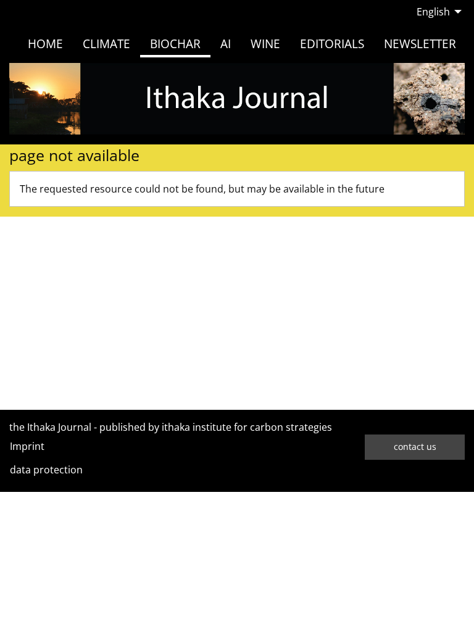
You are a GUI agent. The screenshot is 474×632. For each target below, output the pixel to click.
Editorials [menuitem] (332, 43)
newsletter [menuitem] (420, 43)
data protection (46, 469)
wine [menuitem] (265, 43)
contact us (415, 446)
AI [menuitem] (225, 43)
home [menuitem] (45, 43)
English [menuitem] (433, 12)
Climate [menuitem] (106, 43)
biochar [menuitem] (175, 43)
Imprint (27, 446)
